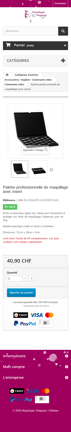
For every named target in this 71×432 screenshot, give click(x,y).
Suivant (51, 170)
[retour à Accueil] (7, 75)
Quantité (12, 272)
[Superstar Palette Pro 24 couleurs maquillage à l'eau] (19, 169)
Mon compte (14, 366)
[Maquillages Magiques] (35, 16)
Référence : (10, 200)
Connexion (60, 3)
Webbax (54, 410)
